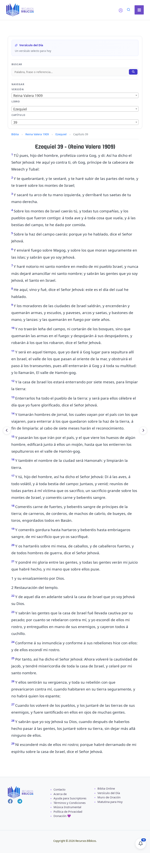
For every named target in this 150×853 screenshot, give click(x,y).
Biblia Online (106, 788)
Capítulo (18, 115)
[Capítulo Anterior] (7, 430)
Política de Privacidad (68, 811)
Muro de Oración (109, 797)
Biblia (15, 134)
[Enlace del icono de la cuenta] (121, 10)
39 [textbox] (15, 122)
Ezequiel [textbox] (20, 109)
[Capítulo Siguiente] (143, 430)
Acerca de (60, 794)
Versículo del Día (108, 793)
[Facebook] (10, 801)
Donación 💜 (62, 816)
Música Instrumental (67, 807)
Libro (16, 101)
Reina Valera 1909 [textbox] (28, 95)
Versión (18, 89)
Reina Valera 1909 (37, 134)
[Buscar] (133, 72)
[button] (129, 10)
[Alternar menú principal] (139, 9)
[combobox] (75, 95)
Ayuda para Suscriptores (70, 798)
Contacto (59, 789)
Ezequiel (61, 134)
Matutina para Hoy (110, 802)
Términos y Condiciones (70, 803)
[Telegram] (19, 801)
